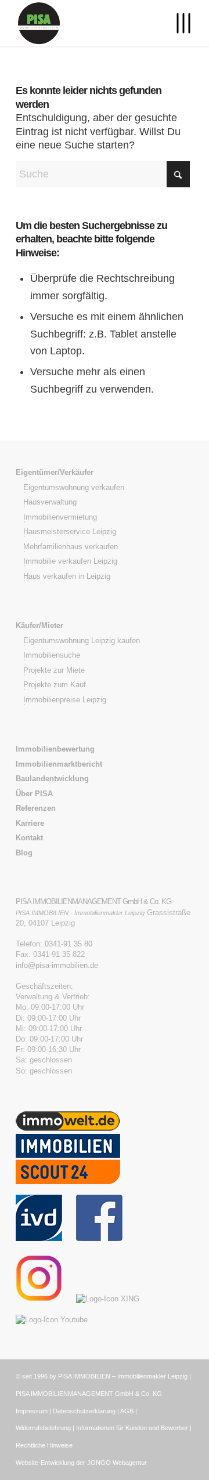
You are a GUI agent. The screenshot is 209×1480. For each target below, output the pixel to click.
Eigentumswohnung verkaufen (73, 487)
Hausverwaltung (50, 502)
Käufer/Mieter (39, 625)
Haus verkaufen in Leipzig (66, 576)
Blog (24, 852)
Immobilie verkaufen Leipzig (70, 561)
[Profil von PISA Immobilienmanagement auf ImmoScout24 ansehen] (68, 1189)
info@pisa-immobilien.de (57, 965)
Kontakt (29, 837)
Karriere (30, 823)
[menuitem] (177, 23)
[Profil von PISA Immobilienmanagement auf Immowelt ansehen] (68, 1128)
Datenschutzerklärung (84, 1411)
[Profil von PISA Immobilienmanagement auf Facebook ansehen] (99, 1238)
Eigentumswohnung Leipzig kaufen (81, 640)
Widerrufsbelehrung (43, 1427)
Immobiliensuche (51, 655)
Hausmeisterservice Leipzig (69, 531)
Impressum (32, 1411)
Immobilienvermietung (60, 517)
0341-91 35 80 (68, 943)
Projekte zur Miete (54, 670)
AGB (127, 1411)
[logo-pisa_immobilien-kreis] (87, 23)
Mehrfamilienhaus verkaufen (70, 546)
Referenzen (36, 808)
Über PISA (34, 793)
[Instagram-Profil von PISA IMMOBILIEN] (45, 1298)
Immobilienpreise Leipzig (64, 699)
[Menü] (177, 23)
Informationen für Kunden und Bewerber (132, 1427)
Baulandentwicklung (52, 778)
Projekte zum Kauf (54, 684)
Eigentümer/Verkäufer (54, 472)
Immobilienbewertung (55, 749)
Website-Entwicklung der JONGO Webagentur (81, 1462)
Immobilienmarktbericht (59, 764)
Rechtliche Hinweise (44, 1445)
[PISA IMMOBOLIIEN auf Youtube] (57, 1319)
